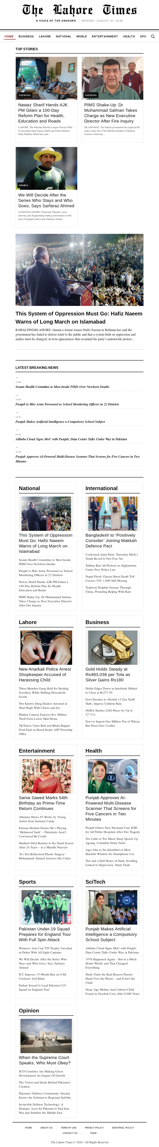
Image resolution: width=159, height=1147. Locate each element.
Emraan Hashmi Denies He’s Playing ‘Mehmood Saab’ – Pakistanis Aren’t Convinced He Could (42, 832)
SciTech (95, 882)
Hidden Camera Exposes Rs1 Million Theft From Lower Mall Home (43, 716)
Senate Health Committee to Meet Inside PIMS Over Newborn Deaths (63, 386)
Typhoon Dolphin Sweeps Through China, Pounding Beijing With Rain (108, 589)
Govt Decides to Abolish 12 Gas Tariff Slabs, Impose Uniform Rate (110, 701)
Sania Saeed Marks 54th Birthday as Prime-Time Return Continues (43, 803)
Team (93, 1133)
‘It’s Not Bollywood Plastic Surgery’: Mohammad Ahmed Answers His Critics (45, 856)
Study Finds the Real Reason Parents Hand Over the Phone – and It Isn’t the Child (110, 978)
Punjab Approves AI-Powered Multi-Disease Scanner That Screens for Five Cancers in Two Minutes (111, 808)
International (102, 488)
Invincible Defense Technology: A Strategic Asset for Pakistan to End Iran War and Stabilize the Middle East (44, 1108)
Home (9, 36)
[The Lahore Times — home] (79, 10)
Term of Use (68, 1127)
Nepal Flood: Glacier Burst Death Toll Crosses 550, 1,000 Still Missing (110, 578)
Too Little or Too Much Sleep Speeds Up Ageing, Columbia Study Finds (112, 841)
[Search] (152, 36)
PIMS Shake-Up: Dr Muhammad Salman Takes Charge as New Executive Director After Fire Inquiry (45, 601)
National (63, 36)
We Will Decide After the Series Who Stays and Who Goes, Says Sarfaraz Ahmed (46, 200)
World (81, 36)
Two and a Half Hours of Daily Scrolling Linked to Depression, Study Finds (111, 863)
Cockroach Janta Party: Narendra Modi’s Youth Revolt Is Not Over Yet (112, 556)
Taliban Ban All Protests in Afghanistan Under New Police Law (111, 567)
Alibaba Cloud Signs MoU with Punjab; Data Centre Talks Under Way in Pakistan (71, 439)
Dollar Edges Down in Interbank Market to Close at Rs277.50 (111, 690)
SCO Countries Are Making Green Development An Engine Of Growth (42, 1073)
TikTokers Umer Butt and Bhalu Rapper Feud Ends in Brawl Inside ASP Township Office (45, 729)
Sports (146, 36)
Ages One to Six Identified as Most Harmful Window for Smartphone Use (110, 852)
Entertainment (105, 36)
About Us (46, 1127)
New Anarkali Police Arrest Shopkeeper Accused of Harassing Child (45, 674)
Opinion (29, 1010)
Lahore (45, 36)
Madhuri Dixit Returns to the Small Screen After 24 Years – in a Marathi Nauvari (46, 845)
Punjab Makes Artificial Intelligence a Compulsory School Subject (60, 421)
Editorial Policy (123, 1127)
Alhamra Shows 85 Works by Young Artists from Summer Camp (42, 819)
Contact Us (70, 1133)
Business (26, 36)
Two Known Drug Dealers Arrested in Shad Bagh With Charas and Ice (43, 705)
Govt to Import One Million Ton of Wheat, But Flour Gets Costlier (113, 723)
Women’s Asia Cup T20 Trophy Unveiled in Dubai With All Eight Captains (45, 950)
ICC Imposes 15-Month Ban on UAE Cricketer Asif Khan (42, 976)
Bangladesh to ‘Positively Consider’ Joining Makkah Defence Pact (111, 540)
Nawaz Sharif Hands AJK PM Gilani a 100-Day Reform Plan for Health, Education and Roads (43, 586)
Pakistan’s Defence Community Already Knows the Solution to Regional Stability (45, 1095)
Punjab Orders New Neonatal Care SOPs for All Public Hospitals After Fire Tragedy (113, 830)
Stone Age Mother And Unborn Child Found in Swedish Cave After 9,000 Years (113, 991)
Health (129, 36)
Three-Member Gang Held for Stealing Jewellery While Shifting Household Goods (44, 692)
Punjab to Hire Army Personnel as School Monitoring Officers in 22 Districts (67, 404)
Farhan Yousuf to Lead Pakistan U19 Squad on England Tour (42, 987)
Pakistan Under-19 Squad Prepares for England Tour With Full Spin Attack (45, 934)
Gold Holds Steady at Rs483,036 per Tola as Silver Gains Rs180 (108, 674)
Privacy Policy (94, 1127)
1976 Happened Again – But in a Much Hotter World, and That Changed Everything (111, 963)
